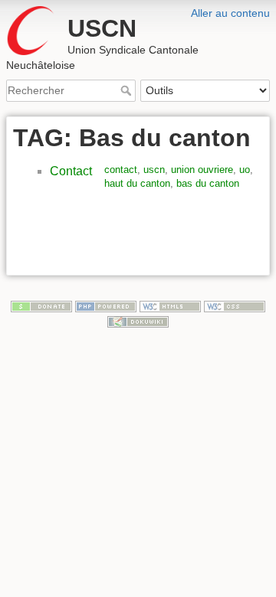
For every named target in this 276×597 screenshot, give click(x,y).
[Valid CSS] (234, 305)
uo (244, 169)
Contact (71, 171)
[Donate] (41, 305)
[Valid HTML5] (170, 305)
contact (120, 169)
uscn (154, 169)
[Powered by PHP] (105, 305)
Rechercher (127, 90)
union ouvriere (202, 169)
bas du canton (207, 183)
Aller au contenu (230, 13)
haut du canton (137, 183)
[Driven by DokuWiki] (138, 321)
